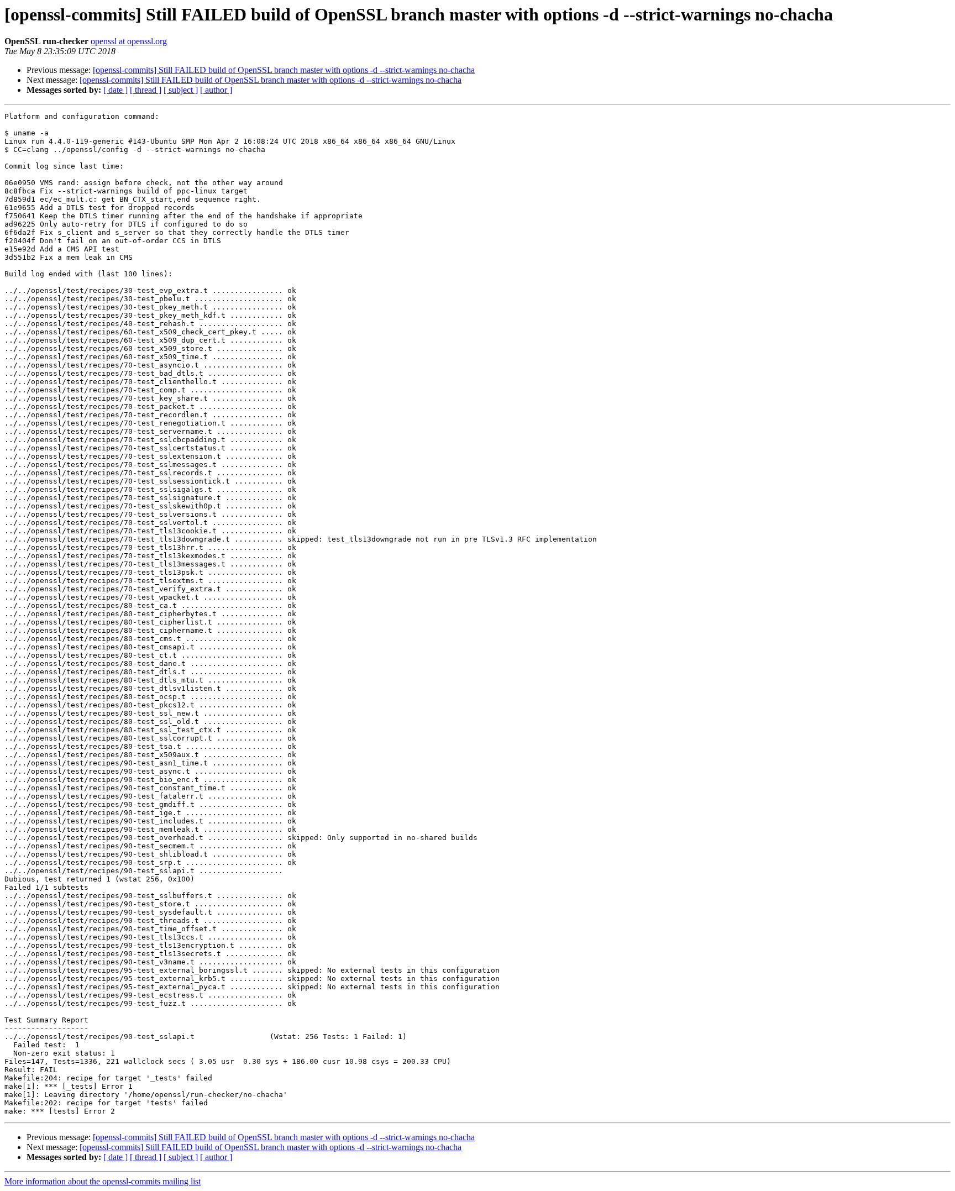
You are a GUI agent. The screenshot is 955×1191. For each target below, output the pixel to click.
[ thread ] (145, 90)
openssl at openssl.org (129, 41)
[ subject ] (181, 90)
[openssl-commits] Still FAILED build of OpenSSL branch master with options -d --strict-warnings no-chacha (284, 70)
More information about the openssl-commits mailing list (102, 1181)
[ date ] (115, 90)
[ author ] (216, 90)
